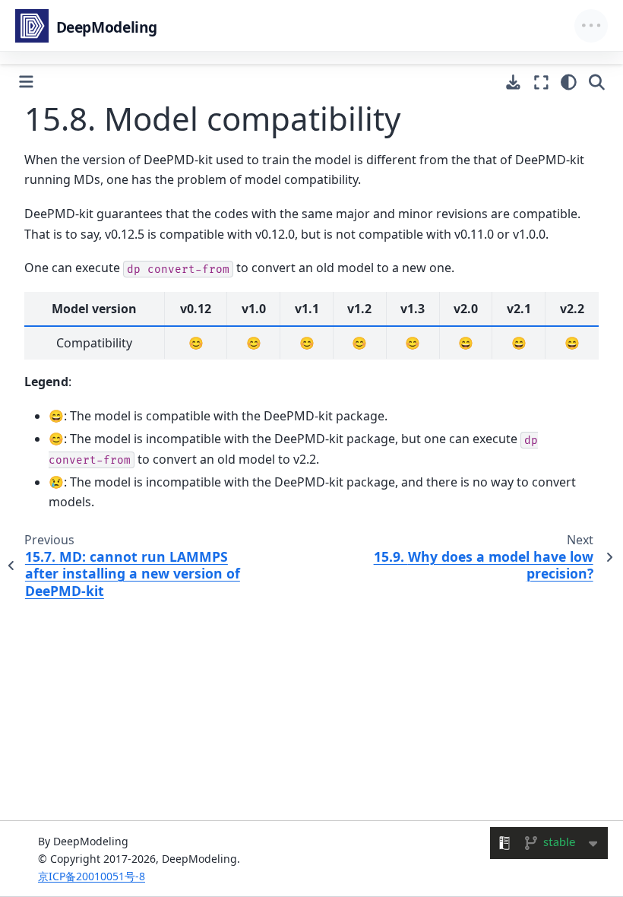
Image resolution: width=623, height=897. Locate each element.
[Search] (597, 82)
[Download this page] (513, 82)
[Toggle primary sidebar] (26, 82)
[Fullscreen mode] (541, 82)
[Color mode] (569, 82)
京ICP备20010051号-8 (91, 876)
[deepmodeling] (88, 26)
